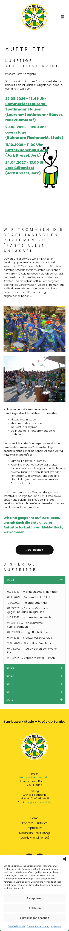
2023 (10, 580)
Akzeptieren (34, 898)
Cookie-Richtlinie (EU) (34, 838)
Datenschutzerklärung (38, 926)
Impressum (56, 926)
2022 (10, 668)
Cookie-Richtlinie (16, 926)
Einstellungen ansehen (34, 917)
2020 (10, 676)
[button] (63, 859)
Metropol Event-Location (34, 777)
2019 (9, 684)
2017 (9, 700)
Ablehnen (34, 908)
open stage (15, 132)
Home (34, 818)
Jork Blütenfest (19, 167)
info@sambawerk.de (38, 802)
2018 (10, 692)
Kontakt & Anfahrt (34, 823)
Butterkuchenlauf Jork (26, 150)
